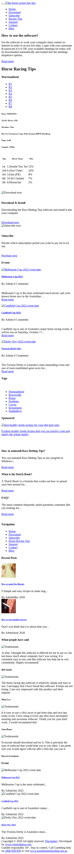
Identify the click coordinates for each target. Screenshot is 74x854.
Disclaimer (51, 841)
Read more (7, 61)
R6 (10, 100)
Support (13, 22)
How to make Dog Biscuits (12, 584)
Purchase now (9, 255)
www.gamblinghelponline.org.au (48, 850)
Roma (12, 398)
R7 (10, 103)
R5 (10, 96)
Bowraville (15, 394)
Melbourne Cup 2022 (12, 276)
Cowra (12, 404)
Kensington (15, 407)
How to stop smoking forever (14, 619)
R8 (10, 106)
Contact (13, 25)
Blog (11, 28)
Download (15, 12)
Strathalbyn (15, 411)
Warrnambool (16, 391)
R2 (10, 87)
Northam (14, 401)
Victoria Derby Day (11, 348)
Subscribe (14, 15)
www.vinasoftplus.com (18, 844)
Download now (10, 222)
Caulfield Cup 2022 (11, 312)
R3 (10, 90)
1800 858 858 (12, 850)
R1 (10, 83)
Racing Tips (15, 18)
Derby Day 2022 (8, 825)
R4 (10, 93)
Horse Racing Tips (19, 541)
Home (12, 9)
